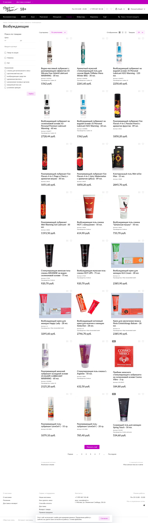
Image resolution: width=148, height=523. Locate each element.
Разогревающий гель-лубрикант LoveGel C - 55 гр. (54, 425)
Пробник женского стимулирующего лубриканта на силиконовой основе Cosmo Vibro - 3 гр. (127, 376)
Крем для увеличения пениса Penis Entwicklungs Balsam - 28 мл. (127, 323)
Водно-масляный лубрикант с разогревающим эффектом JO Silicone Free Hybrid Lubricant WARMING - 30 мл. (55, 72)
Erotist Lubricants (127, 432)
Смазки (69, 17)
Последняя (112, 454)
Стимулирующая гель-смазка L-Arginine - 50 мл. (92, 372)
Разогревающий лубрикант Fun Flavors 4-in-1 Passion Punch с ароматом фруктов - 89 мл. (127, 123)
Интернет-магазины (25, 520)
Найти (31, 94)
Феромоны (94, 17)
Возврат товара (44, 509)
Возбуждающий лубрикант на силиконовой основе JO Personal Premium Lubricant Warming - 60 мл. (55, 124)
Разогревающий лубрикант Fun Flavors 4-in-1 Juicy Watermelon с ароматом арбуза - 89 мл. (91, 176)
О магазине (7, 2)
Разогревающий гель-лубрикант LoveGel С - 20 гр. (90, 425)
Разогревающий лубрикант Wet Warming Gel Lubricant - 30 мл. (55, 224)
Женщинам (57, 17)
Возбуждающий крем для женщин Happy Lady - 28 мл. (54, 322)
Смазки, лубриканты (25, 22)
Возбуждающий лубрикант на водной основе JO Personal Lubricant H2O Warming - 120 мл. (127, 72)
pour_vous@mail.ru (81, 500)
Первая (70, 454)
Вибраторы (81, 17)
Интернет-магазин (13, 22)
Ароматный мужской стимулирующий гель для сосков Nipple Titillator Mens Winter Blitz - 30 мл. (90, 72)
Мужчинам (44, 17)
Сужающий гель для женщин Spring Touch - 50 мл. (127, 426)
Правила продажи (46, 512)
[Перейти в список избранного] (111, 9)
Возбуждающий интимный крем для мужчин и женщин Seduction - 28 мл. (90, 323)
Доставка (42, 506)
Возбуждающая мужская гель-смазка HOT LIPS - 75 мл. (91, 271)
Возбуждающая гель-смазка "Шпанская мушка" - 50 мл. (126, 223)
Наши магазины (45, 497)
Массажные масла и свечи (133, 464)
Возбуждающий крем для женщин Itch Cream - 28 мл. (126, 271)
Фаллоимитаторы (9, 17)
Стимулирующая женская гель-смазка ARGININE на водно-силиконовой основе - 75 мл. (56, 273)
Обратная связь (9, 520)
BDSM (23, 17)
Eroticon (88, 229)
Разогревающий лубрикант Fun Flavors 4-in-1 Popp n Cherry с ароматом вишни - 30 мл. (55, 176)
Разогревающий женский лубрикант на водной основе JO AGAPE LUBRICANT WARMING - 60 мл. (54, 375)
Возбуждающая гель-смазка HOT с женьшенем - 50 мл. (90, 223)
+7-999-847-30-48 (96, 9)
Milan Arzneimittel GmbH (129, 278)
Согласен (104, 518)
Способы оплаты (45, 503)
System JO (53, 80)
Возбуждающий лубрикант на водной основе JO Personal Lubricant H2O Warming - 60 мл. (92, 123)
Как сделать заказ (45, 500)
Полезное (6, 500)
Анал (33, 17)
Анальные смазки (47, 464)
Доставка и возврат (24, 2)
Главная (5, 22)
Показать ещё (92, 447)
